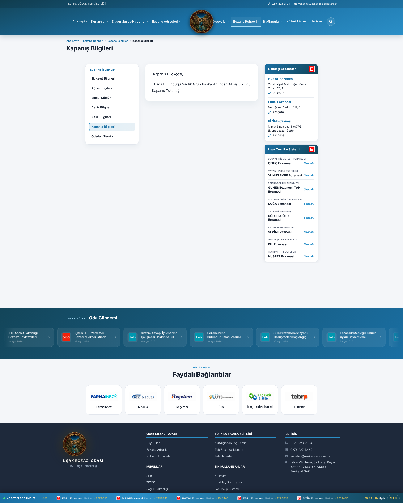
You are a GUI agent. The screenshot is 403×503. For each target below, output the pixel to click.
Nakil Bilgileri (101, 117)
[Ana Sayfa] (201, 21)
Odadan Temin (102, 136)
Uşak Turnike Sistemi (284, 149)
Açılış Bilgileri (101, 88)
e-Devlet (220, 476)
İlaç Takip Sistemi (227, 489)
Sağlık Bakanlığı (157, 489)
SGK (149, 476)
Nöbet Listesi (296, 21)
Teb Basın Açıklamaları (230, 449)
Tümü (393, 498)
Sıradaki (309, 163)
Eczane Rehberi (93, 40)
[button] (99, 22)
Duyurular (153, 443)
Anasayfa (79, 21)
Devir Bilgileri (101, 107)
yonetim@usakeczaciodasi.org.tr (312, 456)
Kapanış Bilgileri (103, 126)
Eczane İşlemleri (117, 40)
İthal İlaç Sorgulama (228, 482)
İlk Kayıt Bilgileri (103, 78)
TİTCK (150, 482)
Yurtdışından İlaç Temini (231, 443)
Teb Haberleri (224, 456)
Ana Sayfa (72, 40)
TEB (69, 3)
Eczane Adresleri (157, 449)
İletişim (316, 21)
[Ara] (331, 21)
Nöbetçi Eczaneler (282, 69)
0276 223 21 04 (281, 3)
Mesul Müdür (101, 97)
